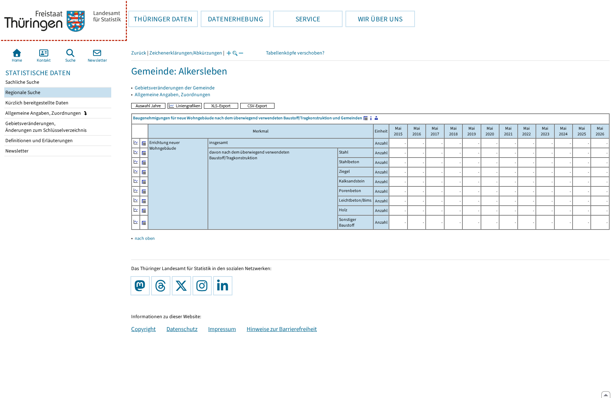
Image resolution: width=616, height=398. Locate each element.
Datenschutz (181, 329)
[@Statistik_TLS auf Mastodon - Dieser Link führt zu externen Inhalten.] (141, 286)
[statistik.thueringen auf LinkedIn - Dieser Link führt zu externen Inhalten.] (224, 286)
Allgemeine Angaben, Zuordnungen (43, 113)
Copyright (143, 329)
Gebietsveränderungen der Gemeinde (175, 87)
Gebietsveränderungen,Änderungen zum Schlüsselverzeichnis (45, 127)
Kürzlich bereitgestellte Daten (36, 102)
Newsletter (16, 151)
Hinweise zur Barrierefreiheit (282, 329)
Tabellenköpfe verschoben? (295, 53)
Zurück (138, 53)
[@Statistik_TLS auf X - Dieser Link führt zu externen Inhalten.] (183, 286)
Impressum (222, 329)
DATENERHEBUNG (232, 19)
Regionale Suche (22, 92)
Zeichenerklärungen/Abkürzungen (185, 53)
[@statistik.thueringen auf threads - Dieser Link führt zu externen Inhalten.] (162, 286)
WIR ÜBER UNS (373, 19)
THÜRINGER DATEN (160, 19)
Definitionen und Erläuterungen (38, 140)
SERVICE (296, 19)
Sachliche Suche (21, 82)
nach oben (145, 238)
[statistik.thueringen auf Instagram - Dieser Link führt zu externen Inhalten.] (203, 286)
